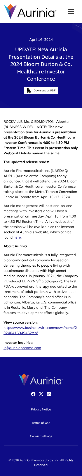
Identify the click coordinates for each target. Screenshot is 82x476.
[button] (71, 11)
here (17, 237)
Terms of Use (41, 423)
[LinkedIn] (49, 394)
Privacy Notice (41, 409)
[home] (30, 11)
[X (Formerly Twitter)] (41, 394)
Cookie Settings (41, 436)
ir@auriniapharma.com (22, 348)
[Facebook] (33, 394)
